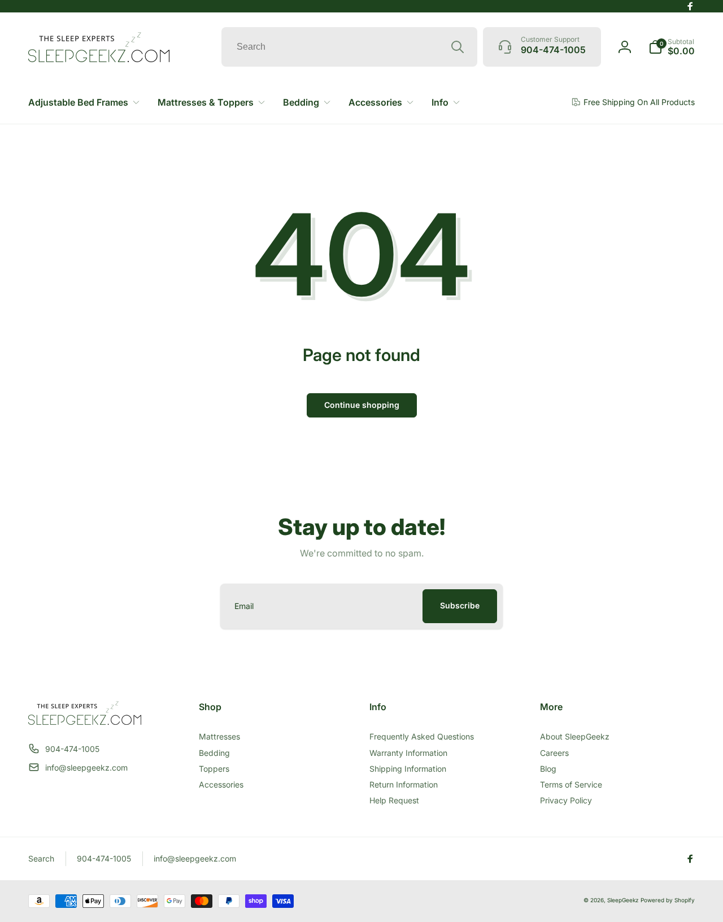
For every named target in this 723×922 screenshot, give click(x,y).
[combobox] (349, 47)
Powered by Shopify (668, 900)
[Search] (457, 47)
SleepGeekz (623, 900)
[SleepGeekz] (84, 721)
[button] (671, 46)
